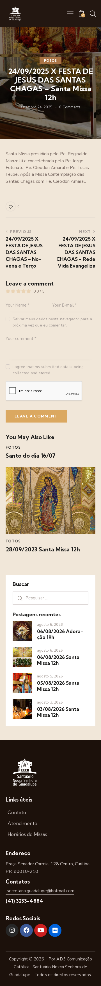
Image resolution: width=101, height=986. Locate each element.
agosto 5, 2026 (50, 676)
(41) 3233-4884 (24, 901)
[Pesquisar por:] (50, 598)
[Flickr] (55, 930)
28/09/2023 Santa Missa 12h (43, 549)
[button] (70, 13)
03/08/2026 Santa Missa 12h (58, 712)
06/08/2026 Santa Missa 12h (58, 660)
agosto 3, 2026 (50, 702)
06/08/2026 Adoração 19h (60, 634)
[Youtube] (40, 930)
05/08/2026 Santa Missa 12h (58, 686)
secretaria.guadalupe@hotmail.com (40, 891)
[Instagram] (12, 930)
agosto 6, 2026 (50, 624)
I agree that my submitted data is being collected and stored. (48, 370)
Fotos (50, 61)
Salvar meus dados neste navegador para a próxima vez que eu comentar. (52, 322)
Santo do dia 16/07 (31, 455)
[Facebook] (26, 930)
